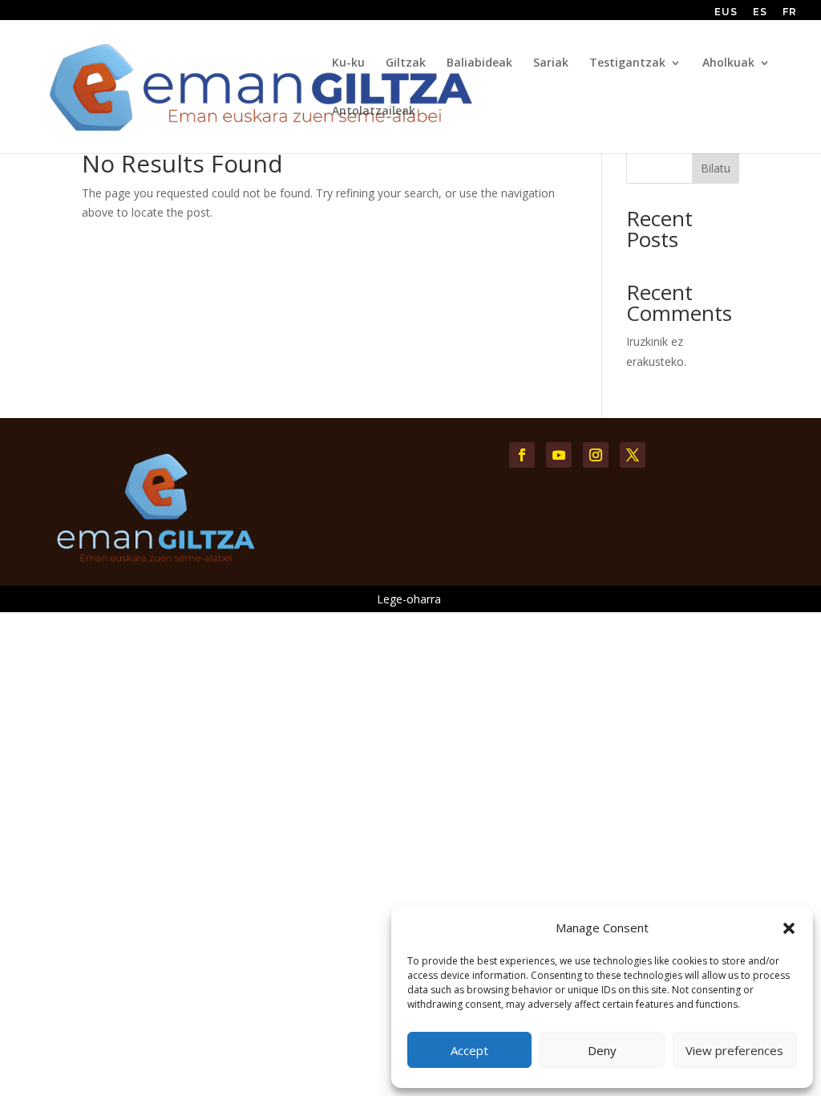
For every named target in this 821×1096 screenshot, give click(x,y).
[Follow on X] (632, 455)
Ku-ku (348, 63)
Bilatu (715, 168)
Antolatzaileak (373, 111)
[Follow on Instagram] (596, 455)
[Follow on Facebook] (522, 455)
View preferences (734, 1050)
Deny (602, 1050)
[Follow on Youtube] (559, 455)
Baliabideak (479, 63)
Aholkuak (728, 63)
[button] (789, 928)
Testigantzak (627, 63)
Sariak (550, 63)
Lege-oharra (409, 599)
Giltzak (406, 63)
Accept (469, 1050)
